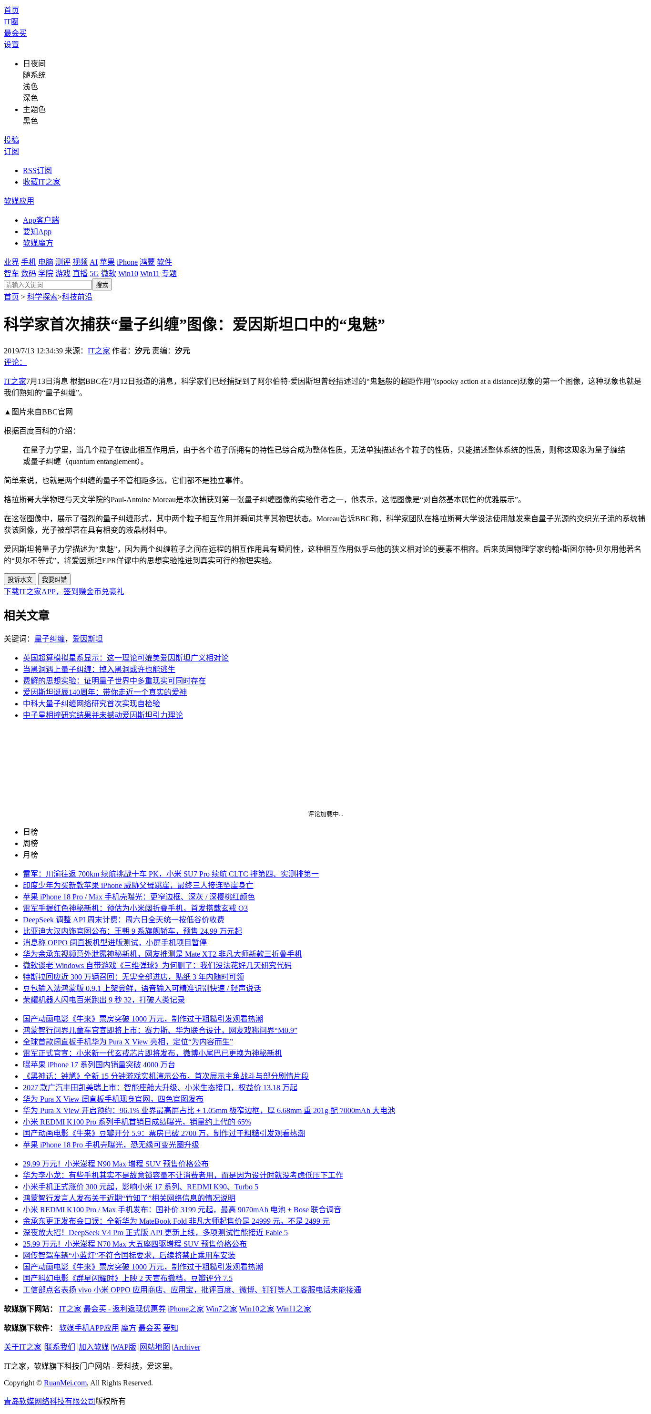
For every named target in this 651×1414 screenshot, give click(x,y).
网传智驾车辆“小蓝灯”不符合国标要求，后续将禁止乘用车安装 (129, 1255)
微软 (108, 273)
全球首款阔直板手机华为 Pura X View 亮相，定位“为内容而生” (128, 1042)
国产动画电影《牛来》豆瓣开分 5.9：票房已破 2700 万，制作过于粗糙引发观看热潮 (164, 1133)
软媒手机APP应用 (89, 1328)
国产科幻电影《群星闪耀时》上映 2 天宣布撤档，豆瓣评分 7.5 (128, 1278)
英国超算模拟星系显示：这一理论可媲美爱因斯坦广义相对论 (126, 658)
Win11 (150, 273)
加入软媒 (94, 1347)
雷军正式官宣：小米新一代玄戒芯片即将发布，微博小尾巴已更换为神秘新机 (152, 1053)
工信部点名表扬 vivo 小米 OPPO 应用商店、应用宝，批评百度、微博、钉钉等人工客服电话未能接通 (192, 1290)
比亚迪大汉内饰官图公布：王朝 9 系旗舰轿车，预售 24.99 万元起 (132, 931)
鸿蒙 (147, 262)
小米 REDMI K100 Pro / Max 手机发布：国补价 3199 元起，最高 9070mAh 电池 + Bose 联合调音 (182, 1210)
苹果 (107, 262)
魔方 (128, 1328)
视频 (80, 262)
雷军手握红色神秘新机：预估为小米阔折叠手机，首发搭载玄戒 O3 (135, 908)
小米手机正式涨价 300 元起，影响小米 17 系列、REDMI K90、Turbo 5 (140, 1187)
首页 (11, 10)
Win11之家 (293, 1309)
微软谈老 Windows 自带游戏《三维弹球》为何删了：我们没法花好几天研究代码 (157, 965)
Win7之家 (221, 1309)
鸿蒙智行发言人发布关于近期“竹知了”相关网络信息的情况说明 (129, 1198)
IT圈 (11, 22)
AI (94, 262)
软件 (164, 262)
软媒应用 (19, 201)
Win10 (128, 273)
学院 (45, 273)
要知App (37, 231)
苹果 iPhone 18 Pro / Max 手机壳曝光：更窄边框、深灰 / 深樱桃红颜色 (139, 897)
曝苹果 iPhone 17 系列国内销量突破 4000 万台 (99, 1065)
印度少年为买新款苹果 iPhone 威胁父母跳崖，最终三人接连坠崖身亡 (138, 885)
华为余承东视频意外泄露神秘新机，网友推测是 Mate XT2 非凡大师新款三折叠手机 (162, 954)
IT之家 (99, 351)
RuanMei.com (65, 1383)
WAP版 (124, 1347)
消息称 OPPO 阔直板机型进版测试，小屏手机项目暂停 (115, 943)
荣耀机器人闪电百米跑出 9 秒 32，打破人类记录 (104, 1000)
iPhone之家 (186, 1309)
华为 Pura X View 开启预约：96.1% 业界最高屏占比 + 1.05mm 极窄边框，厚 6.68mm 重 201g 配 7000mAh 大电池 (209, 1110)
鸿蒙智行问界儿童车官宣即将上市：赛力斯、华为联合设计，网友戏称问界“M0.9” (160, 1030)
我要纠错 (54, 579)
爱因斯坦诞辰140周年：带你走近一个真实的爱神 (105, 692)
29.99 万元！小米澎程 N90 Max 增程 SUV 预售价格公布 (116, 1164)
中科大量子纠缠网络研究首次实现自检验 (91, 704)
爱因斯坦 (87, 639)
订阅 (11, 151)
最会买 (15, 33)
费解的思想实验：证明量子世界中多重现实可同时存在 (114, 681)
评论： (15, 362)
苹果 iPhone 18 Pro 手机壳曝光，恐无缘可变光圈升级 (111, 1145)
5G (94, 273)
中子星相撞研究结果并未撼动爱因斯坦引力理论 (103, 715)
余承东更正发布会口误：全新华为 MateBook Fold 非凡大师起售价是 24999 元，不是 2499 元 (176, 1221)
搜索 (102, 285)
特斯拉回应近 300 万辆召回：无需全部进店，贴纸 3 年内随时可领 (133, 977)
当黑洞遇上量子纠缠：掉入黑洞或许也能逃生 (99, 669)
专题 (169, 273)
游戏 (63, 273)
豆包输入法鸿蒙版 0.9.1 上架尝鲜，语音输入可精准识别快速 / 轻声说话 (142, 988)
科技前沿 (77, 297)
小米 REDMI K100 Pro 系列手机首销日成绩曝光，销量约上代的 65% (137, 1122)
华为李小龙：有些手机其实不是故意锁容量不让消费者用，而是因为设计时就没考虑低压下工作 (183, 1175)
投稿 (11, 140)
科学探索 (42, 297)
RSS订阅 (37, 170)
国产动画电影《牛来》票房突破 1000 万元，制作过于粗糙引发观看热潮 (143, 1019)
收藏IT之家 (42, 182)
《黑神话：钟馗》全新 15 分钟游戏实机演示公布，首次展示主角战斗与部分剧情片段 (166, 1076)
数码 (28, 273)
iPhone (127, 262)
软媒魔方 (38, 243)
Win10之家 (257, 1309)
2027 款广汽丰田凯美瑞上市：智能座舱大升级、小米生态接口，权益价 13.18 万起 (160, 1088)
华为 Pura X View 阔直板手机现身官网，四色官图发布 (113, 1099)
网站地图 (155, 1347)
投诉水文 (20, 579)
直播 (80, 273)
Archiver (186, 1347)
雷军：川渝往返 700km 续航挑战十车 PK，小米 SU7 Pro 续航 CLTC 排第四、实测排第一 (171, 874)
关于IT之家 (22, 1347)
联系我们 (60, 1347)
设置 (11, 45)
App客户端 (41, 220)
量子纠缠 (49, 639)
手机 (28, 262)
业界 (11, 262)
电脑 (45, 262)
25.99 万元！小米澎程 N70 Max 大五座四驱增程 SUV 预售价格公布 (135, 1244)
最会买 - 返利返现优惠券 (124, 1309)
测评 (63, 262)
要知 (170, 1328)
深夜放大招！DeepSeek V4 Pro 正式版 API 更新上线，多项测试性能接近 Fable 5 (155, 1232)
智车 (11, 273)
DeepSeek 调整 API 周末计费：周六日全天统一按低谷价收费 (123, 920)
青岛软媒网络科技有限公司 (49, 1401)
